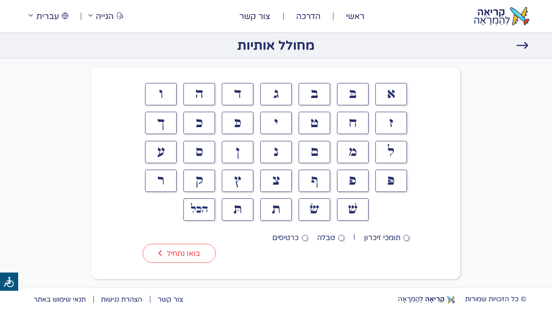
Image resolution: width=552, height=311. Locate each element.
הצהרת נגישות (121, 299)
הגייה (105, 16)
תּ (238, 209)
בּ (352, 94)
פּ (391, 180)
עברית (47, 16)
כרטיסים (285, 237)
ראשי (355, 16)
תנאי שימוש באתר (60, 299)
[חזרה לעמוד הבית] (522, 45)
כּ (237, 123)
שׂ (314, 209)
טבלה (326, 237)
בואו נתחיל (183, 253)
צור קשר (254, 16)
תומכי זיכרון (382, 237)
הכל (199, 209)
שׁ (353, 209)
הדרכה (308, 16)
